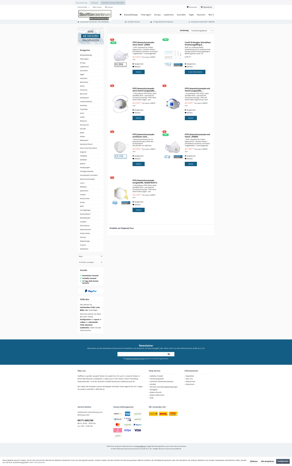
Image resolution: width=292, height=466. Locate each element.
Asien (82, 113)
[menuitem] (206, 7)
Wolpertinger (85, 241)
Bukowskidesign (86, 55)
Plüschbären (85, 226)
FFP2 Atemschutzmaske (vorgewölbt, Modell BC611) (145, 181)
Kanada (83, 129)
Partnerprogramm (157, 379)
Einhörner (84, 90)
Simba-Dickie (85, 233)
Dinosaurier (84, 125)
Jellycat (82, 163)
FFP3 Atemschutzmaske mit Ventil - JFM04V (197, 135)
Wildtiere (83, 187)
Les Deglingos (85, 210)
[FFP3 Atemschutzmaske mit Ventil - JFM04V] (172, 150)
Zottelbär (83, 160)
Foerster (83, 237)
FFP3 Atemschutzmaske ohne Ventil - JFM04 (143, 43)
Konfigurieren (283, 461)
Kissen (82, 202)
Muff (82, 206)
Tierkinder (84, 109)
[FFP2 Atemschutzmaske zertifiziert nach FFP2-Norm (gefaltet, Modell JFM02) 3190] (120, 150)
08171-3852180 (85, 420)
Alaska (82, 136)
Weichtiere (84, 82)
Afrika (82, 86)
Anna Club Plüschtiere (88, 148)
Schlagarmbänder (87, 171)
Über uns (189, 379)
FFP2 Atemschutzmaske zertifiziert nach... (143, 135)
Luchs (82, 183)
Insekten (83, 222)
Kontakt (153, 384)
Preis (81, 256)
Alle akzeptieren (267, 461)
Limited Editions (86, 101)
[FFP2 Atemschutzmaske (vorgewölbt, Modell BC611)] (120, 195)
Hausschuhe (84, 198)
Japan (82, 132)
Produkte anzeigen (86, 262)
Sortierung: (184, 30)
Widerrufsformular (157, 395)
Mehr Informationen (37, 462)
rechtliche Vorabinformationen (161, 381)
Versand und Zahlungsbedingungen (164, 387)
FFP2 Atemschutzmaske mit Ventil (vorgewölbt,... (197, 89)
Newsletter (190, 376)
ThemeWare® (176, 449)
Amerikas (83, 105)
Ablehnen (254, 461)
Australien (84, 70)
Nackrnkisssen (85, 229)
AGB (151, 398)
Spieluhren (84, 191)
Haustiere (83, 78)
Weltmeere (84, 140)
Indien (82, 117)
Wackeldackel (85, 218)
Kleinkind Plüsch (86, 144)
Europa (82, 63)
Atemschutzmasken (87, 179)
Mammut (83, 121)
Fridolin (83, 194)
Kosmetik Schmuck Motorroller (113, 3)
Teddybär (83, 156)
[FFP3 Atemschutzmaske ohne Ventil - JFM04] (120, 58)
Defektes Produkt (156, 376)
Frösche (83, 245)
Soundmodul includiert (89, 175)
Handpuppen (85, 167)
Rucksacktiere (85, 214)
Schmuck (94, 3)
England (83, 152)
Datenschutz (190, 381)
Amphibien (84, 249)
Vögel (82, 74)
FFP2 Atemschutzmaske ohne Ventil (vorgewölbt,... (145, 89)
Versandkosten (141, 446)
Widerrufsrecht (156, 392)
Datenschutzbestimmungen (135, 359)
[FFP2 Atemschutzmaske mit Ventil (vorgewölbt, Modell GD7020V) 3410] (172, 104)
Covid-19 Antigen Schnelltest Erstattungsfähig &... (198, 43)
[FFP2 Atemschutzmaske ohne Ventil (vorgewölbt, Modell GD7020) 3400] (120, 104)
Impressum (190, 384)
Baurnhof (83, 94)
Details (138, 72)
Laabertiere (84, 67)
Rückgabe (153, 389)
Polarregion (84, 59)
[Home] (121, 14)
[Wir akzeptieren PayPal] (91, 291)
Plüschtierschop (81, 3)
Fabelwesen (84, 98)
